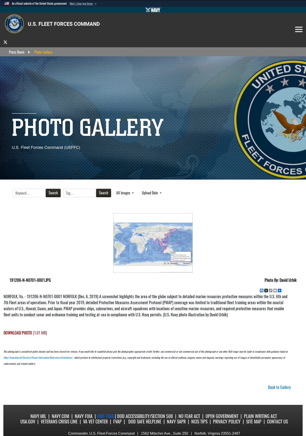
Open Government (222, 416)
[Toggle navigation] (299, 29)
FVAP (117, 422)
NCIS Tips (199, 422)
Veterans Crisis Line (59, 422)
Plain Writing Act (260, 416)
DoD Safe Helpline (144, 422)
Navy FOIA (84, 416)
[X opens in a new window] (5, 42)
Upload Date (150, 193)
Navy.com (60, 416)
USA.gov (27, 422)
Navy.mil (38, 416)
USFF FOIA (106, 416)
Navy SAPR (176, 422)
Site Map (253, 422)
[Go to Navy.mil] (153, 10)
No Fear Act (189, 416)
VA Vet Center (95, 422)
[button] (83, 3)
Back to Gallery (279, 387)
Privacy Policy (227, 422)
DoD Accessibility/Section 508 (145, 416)
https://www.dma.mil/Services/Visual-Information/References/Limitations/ (38, 357)
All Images (123, 193)
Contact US (277, 422)
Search (53, 193)
